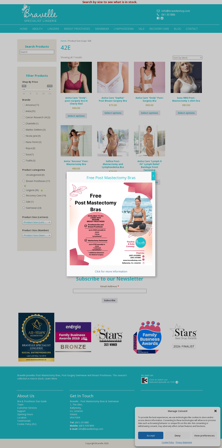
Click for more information (111, 271)
